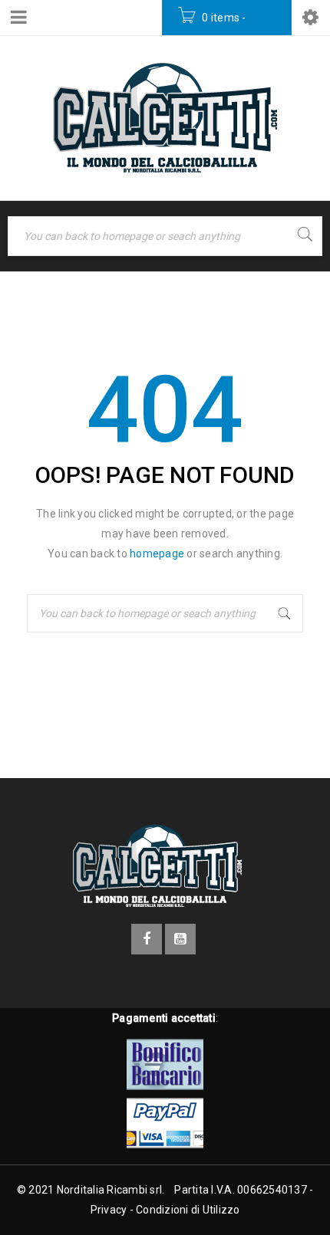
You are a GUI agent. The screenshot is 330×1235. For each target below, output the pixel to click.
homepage (157, 553)
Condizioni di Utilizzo (188, 1210)
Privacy (109, 1210)
